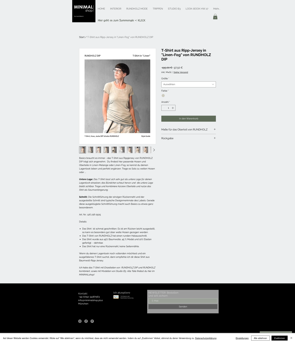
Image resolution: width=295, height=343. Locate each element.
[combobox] (188, 84)
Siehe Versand (181, 72)
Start (82, 37)
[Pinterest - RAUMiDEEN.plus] (92, 321)
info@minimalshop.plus (90, 300)
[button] (215, 16)
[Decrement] (164, 108)
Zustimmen (279, 338)
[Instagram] (80, 321)
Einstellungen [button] (242, 338)
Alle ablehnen (260, 338)
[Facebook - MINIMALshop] (86, 321)
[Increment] (173, 108)
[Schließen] (291, 338)
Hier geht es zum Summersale (116, 20)
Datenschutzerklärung (205, 338)
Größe (165, 78)
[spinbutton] (168, 108)
